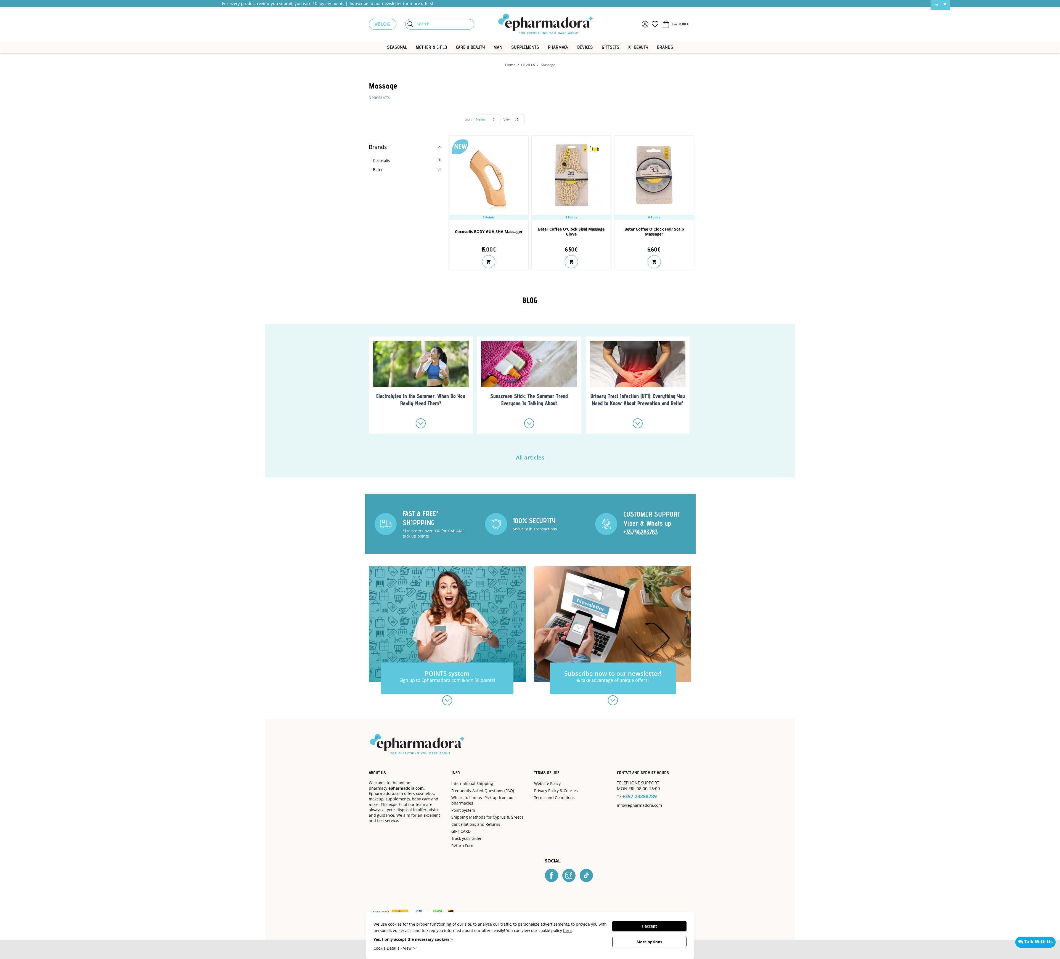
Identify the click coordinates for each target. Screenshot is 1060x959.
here (567, 930)
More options (649, 941)
